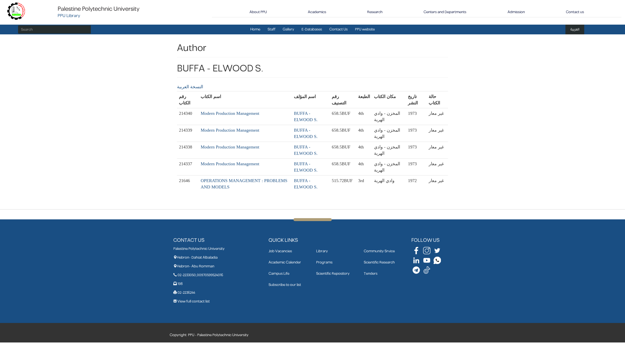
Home (255, 29)
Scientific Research (379, 262)
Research (375, 12)
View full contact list (193, 301)
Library (322, 251)
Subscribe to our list (285, 285)
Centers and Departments (445, 12)
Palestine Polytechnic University (98, 9)
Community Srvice (379, 251)
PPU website (365, 29)
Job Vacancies (280, 251)
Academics (317, 12)
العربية (574, 29)
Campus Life (279, 273)
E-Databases (312, 29)
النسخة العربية (190, 86)
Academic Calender (285, 262)
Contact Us (338, 29)
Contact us (575, 12)
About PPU (258, 12)
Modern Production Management (230, 113)
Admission (516, 12)
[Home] (16, 11)
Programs (324, 262)
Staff (271, 29)
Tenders (370, 273)
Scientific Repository (333, 273)
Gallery (288, 29)
